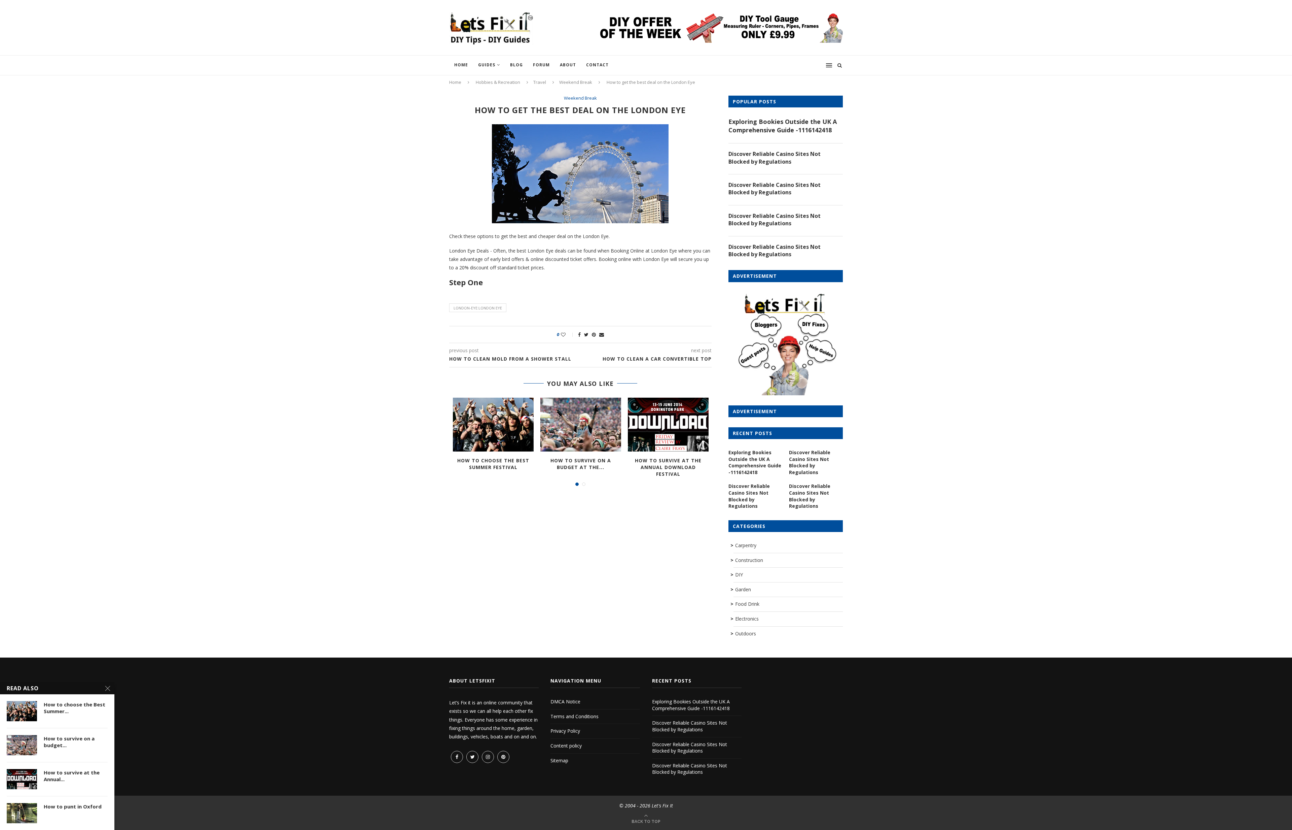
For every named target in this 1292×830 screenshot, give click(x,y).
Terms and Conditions (574, 716)
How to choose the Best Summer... (74, 708)
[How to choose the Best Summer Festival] (493, 425)
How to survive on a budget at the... (580, 463)
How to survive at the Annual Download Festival (668, 467)
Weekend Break (575, 82)
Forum (541, 65)
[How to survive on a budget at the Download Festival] (580, 425)
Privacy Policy (565, 731)
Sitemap (559, 760)
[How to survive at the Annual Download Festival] (668, 425)
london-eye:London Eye (478, 307)
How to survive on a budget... (69, 742)
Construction (749, 560)
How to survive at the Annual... (72, 776)
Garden (743, 589)
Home (461, 65)
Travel (539, 82)
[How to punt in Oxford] (22, 813)
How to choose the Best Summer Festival (493, 463)
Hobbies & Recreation (498, 82)
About (568, 65)
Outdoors (745, 633)
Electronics (747, 619)
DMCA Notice (565, 701)
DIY (739, 574)
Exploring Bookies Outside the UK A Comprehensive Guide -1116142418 (782, 126)
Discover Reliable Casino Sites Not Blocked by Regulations (774, 157)
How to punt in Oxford (73, 806)
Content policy (566, 745)
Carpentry (745, 545)
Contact (597, 65)
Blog (516, 65)
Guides (486, 65)
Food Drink (747, 604)
